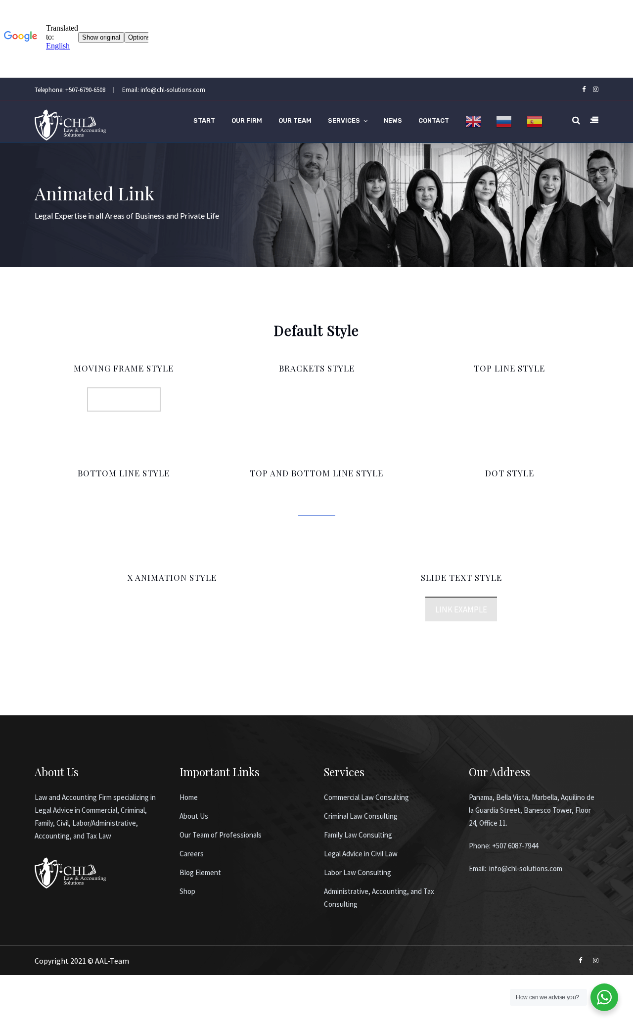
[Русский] (504, 121)
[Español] (535, 121)
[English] (473, 121)
